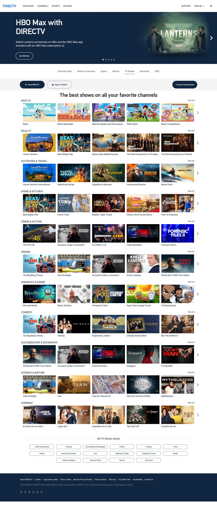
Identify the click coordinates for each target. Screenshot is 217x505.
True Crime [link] (149, 460)
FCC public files (124, 479)
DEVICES (67, 5)
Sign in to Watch (61, 84)
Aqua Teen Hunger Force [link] (139, 305)
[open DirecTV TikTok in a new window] (41, 492)
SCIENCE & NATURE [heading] (33, 372)
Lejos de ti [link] (62, 426)
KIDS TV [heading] (26, 100)
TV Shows (129, 71)
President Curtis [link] (100, 305)
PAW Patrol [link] (132, 124)
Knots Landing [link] (134, 275)
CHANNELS (42, 5)
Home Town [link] (63, 214)
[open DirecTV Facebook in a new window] (25, 492)
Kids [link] (95, 453)
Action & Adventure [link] (42, 446)
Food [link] (175, 446)
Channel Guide (65, 71)
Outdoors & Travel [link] (148, 453)
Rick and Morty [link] (30, 305)
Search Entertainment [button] (186, 84)
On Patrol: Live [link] (99, 244)
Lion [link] (60, 396)
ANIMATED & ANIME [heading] (33, 282)
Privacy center (65, 479)
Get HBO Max (24, 56)
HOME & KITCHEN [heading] (31, 191)
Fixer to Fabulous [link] (169, 214)
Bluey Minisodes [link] (65, 124)
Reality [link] (175, 453)
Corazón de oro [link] (168, 426)
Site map (112, 479)
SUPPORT (186, 5)
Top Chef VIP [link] (133, 426)
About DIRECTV (26, 479)
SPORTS (56, 5)
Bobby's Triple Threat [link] (102, 214)
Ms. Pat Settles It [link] (169, 335)
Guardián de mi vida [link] (101, 426)
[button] (211, 6)
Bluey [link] (25, 124)
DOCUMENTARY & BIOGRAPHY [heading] (39, 342)
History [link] (42, 453)
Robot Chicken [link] (64, 305)
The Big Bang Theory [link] (33, 275)
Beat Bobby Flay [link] (65, 154)
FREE (156, 71)
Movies (115, 71)
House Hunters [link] (30, 154)
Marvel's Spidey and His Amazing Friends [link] (111, 124)
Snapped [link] (131, 365)
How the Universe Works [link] (138, 396)
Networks (144, 71)
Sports (104, 71)
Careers (38, 479)
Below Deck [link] (166, 184)
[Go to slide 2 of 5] (105, 59)
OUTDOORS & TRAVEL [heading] (34, 161)
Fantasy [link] (149, 446)
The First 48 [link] (28, 244)
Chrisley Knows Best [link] (136, 335)
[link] (39, 112)
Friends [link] (61, 335)
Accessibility (137, 479)
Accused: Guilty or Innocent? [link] (71, 244)
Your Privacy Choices (84, 479)
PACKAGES (28, 5)
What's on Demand (86, 71)
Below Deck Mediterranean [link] (105, 154)
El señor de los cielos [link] (33, 426)
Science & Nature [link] (68, 460)
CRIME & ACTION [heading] (31, 221)
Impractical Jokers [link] (101, 335)
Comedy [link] (69, 446)
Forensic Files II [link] (168, 244)
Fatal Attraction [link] (134, 244)
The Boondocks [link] (168, 305)
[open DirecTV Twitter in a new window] (29, 492)
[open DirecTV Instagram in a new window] (33, 492)
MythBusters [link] (167, 396)
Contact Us (149, 479)
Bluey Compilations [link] (170, 124)
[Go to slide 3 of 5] (108, 59)
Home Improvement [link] (68, 453)
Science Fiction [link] (95, 460)
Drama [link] (122, 446)
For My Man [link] (167, 365)
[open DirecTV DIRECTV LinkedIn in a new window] (21, 492)
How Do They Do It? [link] (101, 396)
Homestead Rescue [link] (136, 184)
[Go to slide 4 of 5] (111, 59)
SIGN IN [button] (198, 5)
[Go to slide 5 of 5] (114, 59)
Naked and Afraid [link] (66, 184)
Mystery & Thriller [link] (122, 453)
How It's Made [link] (64, 275)
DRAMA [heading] (25, 252)
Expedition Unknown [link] (102, 184)
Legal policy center (50, 479)
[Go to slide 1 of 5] (103, 59)
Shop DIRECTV (33, 84)
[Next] (211, 37)
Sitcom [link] (122, 460)
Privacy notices (100, 479)
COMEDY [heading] (26, 312)
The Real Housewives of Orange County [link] (146, 154)
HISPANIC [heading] (27, 403)
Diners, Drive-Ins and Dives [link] (139, 214)
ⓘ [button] (63, 45)
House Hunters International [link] (36, 184)
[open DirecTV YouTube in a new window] (37, 492)
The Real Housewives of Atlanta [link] (176, 154)
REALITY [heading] (26, 131)
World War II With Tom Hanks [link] (175, 275)
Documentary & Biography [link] (95, 446)
